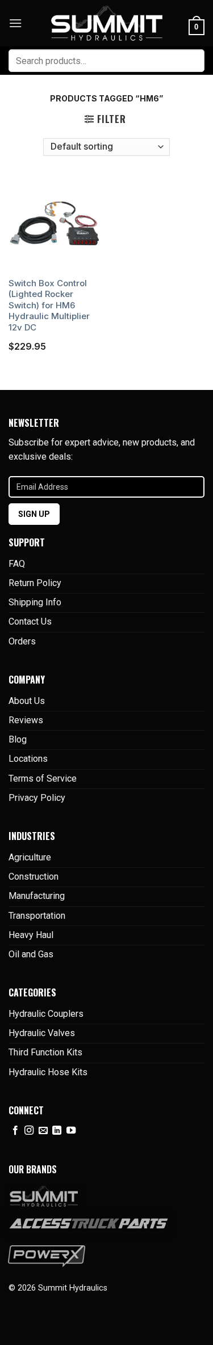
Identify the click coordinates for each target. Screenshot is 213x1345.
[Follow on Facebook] (15, 1131)
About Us (27, 700)
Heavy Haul (31, 935)
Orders (22, 641)
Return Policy (35, 583)
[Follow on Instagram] (29, 1131)
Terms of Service (43, 778)
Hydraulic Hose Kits (48, 1072)
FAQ (17, 563)
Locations (28, 758)
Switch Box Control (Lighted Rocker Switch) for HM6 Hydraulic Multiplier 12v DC (49, 305)
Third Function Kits (45, 1052)
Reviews (26, 720)
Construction (34, 876)
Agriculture (30, 857)
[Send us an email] (43, 1131)
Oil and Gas (31, 954)
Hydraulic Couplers (46, 1013)
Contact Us (30, 621)
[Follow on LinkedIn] (56, 1131)
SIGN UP (34, 514)
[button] (15, 23)
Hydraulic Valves (42, 1033)
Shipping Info (35, 602)
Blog (18, 739)
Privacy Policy (37, 797)
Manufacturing (37, 895)
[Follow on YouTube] (71, 1131)
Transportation (37, 915)
